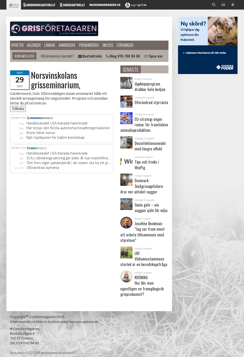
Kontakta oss (24, 56)
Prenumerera (89, 45)
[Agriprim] (136, 6)
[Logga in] (233, 4)
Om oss (107, 45)
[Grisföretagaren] (13, 6)
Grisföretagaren (54, 28)
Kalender (34, 45)
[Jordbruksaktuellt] (39, 6)
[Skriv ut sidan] (223, 4)
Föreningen (125, 45)
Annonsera (67, 45)
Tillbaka (18, 109)
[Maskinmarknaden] (105, 6)
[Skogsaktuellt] (72, 6)
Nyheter (17, 45)
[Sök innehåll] (214, 4)
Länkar (49, 45)
